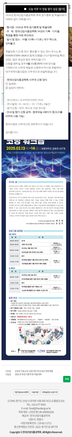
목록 (67, 379)
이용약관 (35, 392)
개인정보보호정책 (21, 392)
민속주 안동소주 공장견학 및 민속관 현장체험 (34, 371)
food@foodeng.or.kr (40, 408)
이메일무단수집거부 (49, 392)
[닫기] (61, 9)
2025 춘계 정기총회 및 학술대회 (28, 374)
